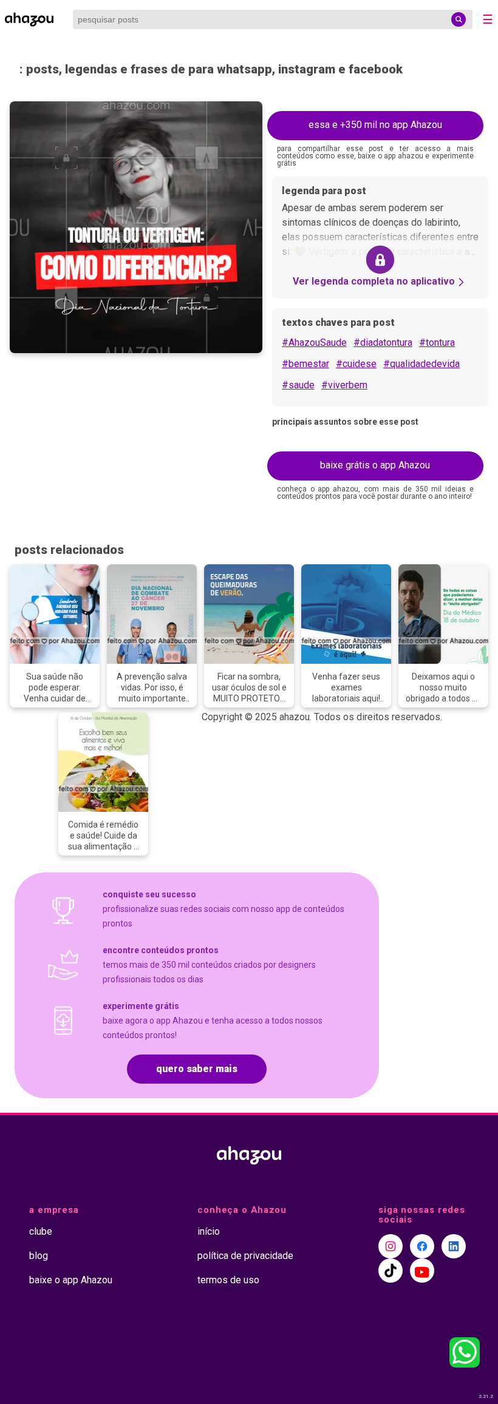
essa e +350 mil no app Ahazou (375, 124)
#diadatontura (382, 342)
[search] (458, 19)
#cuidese (356, 364)
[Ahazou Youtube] (422, 1270)
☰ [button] (487, 19)
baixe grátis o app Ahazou (375, 465)
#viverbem (344, 385)
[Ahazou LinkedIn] (454, 1246)
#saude (298, 385)
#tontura (437, 342)
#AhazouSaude (314, 342)
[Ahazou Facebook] (422, 1246)
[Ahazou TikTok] (390, 1270)
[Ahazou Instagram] (390, 1246)
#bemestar (305, 364)
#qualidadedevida (421, 364)
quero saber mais (196, 1069)
